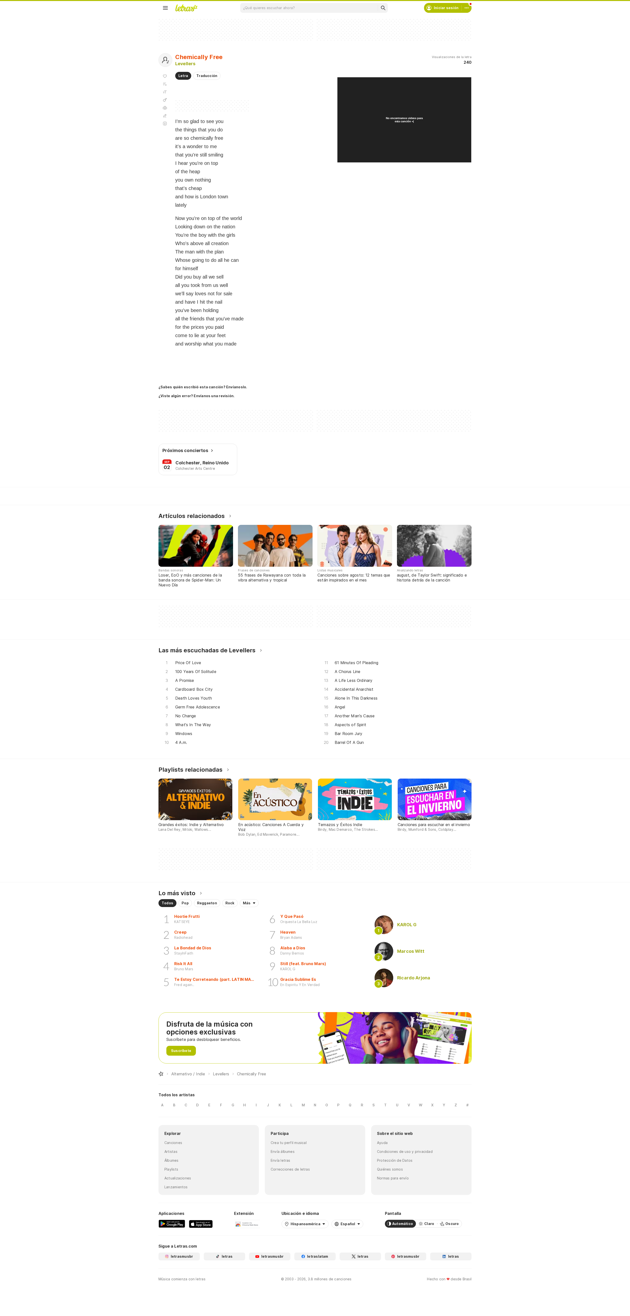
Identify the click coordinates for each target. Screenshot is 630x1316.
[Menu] (165, 8)
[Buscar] (383, 8)
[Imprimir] (164, 107)
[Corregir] (164, 115)
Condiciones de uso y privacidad (405, 1151)
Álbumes (171, 1160)
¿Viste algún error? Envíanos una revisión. (196, 396)
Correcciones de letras (290, 1169)
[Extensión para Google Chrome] (247, 1224)
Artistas (170, 1151)
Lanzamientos (176, 1187)
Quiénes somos (390, 1169)
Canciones (173, 1143)
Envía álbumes (283, 1151)
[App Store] (201, 1224)
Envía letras (280, 1160)
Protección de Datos (394, 1160)
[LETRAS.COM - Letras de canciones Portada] (186, 8)
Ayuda (382, 1143)
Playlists (171, 1169)
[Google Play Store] (171, 1224)
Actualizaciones (177, 1178)
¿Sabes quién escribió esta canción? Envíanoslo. (202, 387)
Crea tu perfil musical (289, 1143)
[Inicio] (160, 1073)
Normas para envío (393, 1178)
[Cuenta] (467, 8)
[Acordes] (164, 99)
